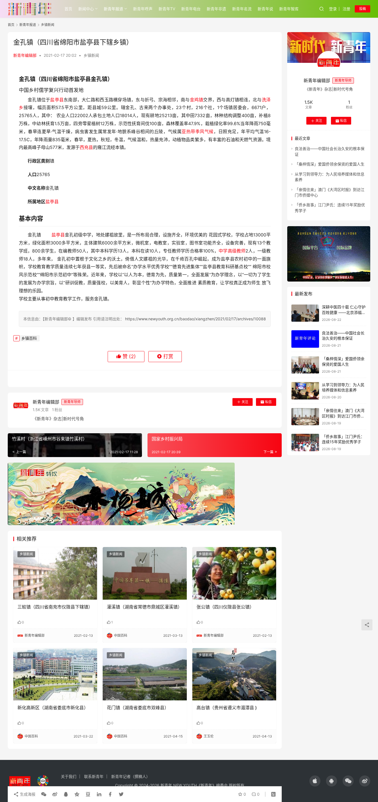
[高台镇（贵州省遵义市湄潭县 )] (234, 674)
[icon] (314, 780)
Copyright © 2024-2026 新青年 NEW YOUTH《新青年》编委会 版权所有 (179, 785)
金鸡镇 (196, 99)
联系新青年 (93, 776)
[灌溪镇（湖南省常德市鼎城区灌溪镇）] (145, 573)
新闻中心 (86, 8)
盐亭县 (57, 99)
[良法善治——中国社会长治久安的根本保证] (305, 339)
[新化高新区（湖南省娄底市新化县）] (55, 674)
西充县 (86, 147)
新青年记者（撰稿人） (130, 776)
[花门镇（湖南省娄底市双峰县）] (145, 674)
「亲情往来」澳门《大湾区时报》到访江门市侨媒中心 (343, 416)
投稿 (362, 9)
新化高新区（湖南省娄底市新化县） (52, 707)
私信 (268, 402)
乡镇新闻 (91, 55)
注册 (346, 8)
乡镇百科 (29, 338)
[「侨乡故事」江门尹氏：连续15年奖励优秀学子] (305, 442)
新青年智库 (289, 8)
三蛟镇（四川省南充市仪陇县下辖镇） (55, 607)
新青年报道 (113, 8)
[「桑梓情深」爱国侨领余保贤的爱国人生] (305, 365)
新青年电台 (191, 8)
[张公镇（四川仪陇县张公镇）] (234, 573)
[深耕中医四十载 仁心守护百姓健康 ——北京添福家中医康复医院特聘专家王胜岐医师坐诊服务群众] (305, 313)
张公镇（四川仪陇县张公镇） (225, 607)
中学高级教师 (232, 251)
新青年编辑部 (25, 55)
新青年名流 (242, 8)
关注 (245, 402)
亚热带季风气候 (198, 131)
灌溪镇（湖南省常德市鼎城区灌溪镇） (144, 607)
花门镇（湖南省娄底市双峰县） (138, 707)
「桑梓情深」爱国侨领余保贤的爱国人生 (329, 164)
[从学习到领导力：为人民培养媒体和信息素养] (305, 390)
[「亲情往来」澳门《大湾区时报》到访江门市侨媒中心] (305, 417)
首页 (68, 8)
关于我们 (68, 776)
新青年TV (167, 8)
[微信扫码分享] (44, 794)
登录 (333, 8)
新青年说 (265, 8)
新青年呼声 (142, 8)
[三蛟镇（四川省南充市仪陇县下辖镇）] (55, 573)
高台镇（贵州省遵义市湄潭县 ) (226, 707)
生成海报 (27, 794)
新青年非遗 (216, 8)
